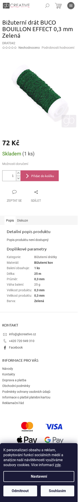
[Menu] (70, 5)
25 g (37, 284)
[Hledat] (47, 5)
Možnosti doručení (15, 164)
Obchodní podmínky (16, 386)
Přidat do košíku (42, 176)
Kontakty (8, 374)
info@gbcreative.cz (22, 334)
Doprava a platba (14, 380)
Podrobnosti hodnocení (58, 47)
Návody (7, 368)
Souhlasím (57, 491)
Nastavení (39, 476)
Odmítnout (20, 491)
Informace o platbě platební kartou (26, 397)
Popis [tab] (10, 220)
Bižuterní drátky (45, 257)
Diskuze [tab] (22, 220)
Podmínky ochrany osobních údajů (26, 391)
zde (58, 465)
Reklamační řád (13, 403)
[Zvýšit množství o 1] (18, 173)
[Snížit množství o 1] (18, 178)
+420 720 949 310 (21, 341)
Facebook (16, 347)
